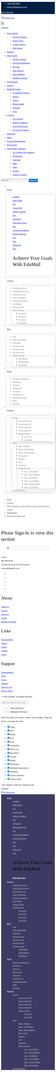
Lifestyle (10, 115)
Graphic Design (19, 44)
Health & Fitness (14, 89)
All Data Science (19, 59)
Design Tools (18, 41)
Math (15, 164)
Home (9, 499)
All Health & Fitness (21, 93)
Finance (10, 85)
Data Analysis (18, 71)
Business (10, 52)
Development (12, 82)
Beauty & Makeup (20, 123)
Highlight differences (19, 712)
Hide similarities (17, 708)
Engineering (18, 156)
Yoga (15, 111)
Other (15, 167)
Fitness (15, 100)
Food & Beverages (20, 126)
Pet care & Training (21, 130)
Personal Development (16, 141)
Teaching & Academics (16, 149)
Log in (3, 12)
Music (9, 138)
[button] (34, 274)
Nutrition (16, 108)
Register (10, 12)
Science (16, 171)
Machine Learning (20, 78)
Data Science (12, 56)
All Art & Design (20, 37)
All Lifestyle (18, 119)
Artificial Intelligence (21, 63)
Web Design (17, 48)
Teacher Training (20, 175)
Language (17, 160)
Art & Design (12, 33)
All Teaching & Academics (23, 152)
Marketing (11, 134)
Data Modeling (19, 74)
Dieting (16, 97)
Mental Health (18, 104)
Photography (12, 145)
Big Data (16, 67)
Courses (10, 503)
